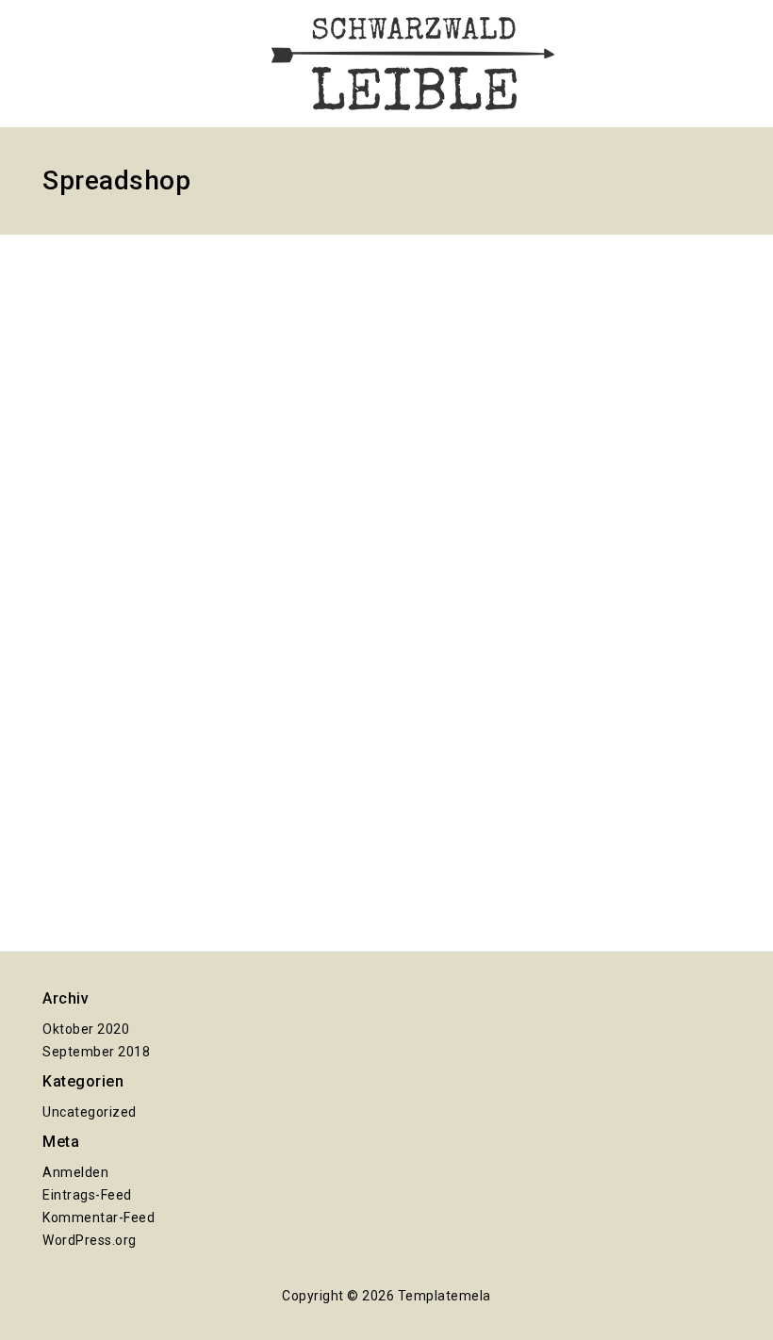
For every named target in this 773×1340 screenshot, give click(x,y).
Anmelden (75, 1172)
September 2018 (96, 1051)
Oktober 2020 (85, 1029)
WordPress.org (89, 1240)
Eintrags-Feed (87, 1194)
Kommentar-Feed (98, 1217)
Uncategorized (89, 1111)
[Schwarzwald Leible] (412, 63)
